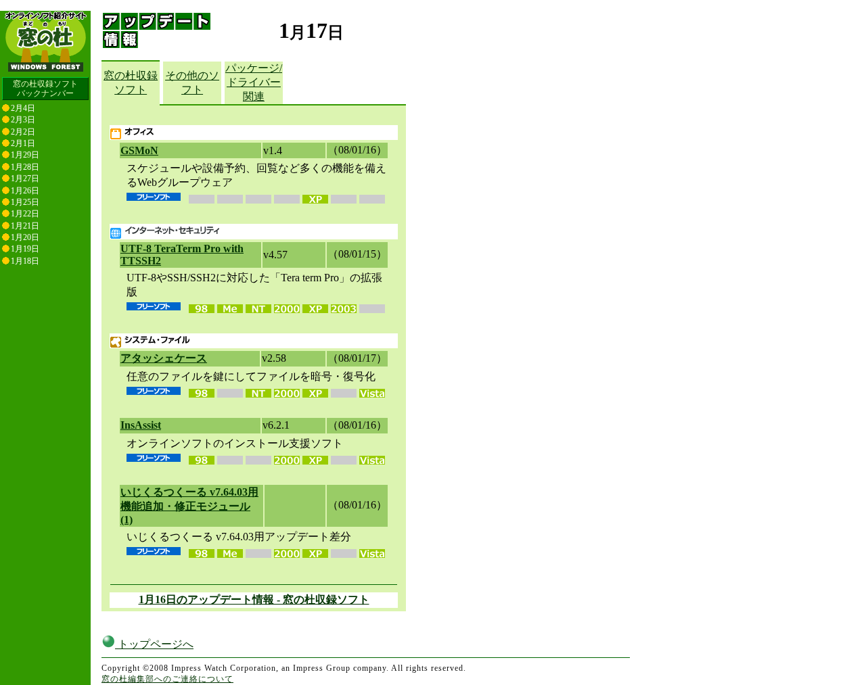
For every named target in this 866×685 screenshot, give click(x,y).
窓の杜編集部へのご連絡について (167, 679)
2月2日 (23, 132)
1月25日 (25, 202)
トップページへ (154, 644)
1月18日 (25, 261)
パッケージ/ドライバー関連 (253, 82)
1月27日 (25, 178)
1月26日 (25, 190)
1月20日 (25, 237)
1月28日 (25, 167)
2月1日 (23, 143)
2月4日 (23, 108)
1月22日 (25, 213)
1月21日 (25, 226)
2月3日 (23, 119)
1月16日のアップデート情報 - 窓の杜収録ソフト (254, 599)
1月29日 (25, 155)
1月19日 (25, 249)
